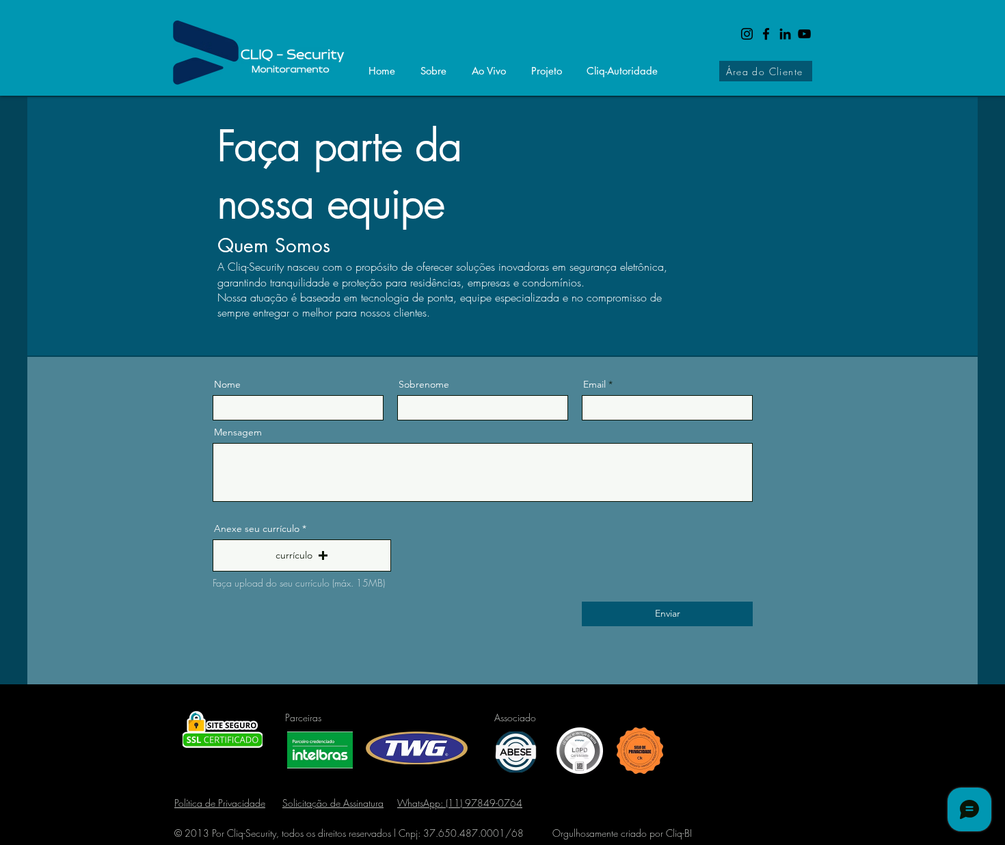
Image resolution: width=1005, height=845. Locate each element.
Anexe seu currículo (256, 528)
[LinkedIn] (785, 34)
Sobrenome (424, 384)
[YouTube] (804, 34)
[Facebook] (766, 34)
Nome (227, 384)
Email (594, 384)
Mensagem (238, 432)
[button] (302, 555)
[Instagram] (747, 34)
